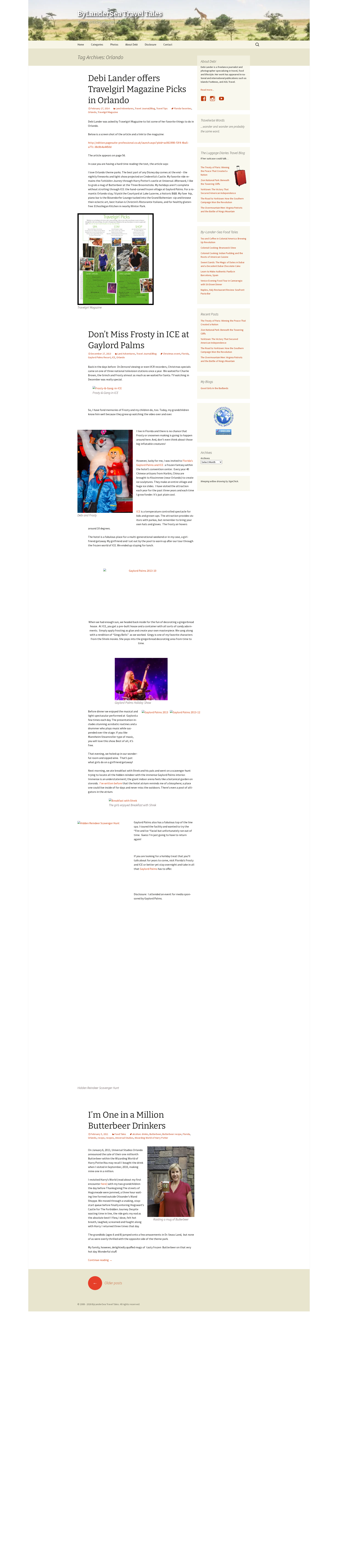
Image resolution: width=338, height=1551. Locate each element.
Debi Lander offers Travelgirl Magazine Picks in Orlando (137, 89)
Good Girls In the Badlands (214, 388)
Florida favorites (182, 108)
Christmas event (171, 353)
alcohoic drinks (140, 1134)
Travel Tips (162, 108)
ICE (113, 357)
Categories (97, 44)
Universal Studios (124, 1137)
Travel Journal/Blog (145, 108)
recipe (101, 1137)
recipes (110, 1137)
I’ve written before (110, 783)
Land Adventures (125, 108)
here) (104, 1184)
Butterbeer (155, 1134)
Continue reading (100, 1260)
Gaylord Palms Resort (99, 357)
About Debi (131, 44)
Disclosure (150, 44)
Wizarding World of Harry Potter (151, 1137)
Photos (114, 44)
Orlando (92, 112)
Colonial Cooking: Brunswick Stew (218, 247)
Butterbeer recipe (171, 1134)
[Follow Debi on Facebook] (205, 100)
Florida (185, 353)
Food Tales (120, 1134)
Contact (167, 44)
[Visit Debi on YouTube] (223, 100)
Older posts (107, 1282)
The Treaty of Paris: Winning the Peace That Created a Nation (215, 171)
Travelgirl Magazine (108, 112)
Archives (205, 458)
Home (80, 44)
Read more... (207, 89)
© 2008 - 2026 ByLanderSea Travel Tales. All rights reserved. (108, 1304)
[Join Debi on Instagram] (214, 100)
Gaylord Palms (149, 869)
